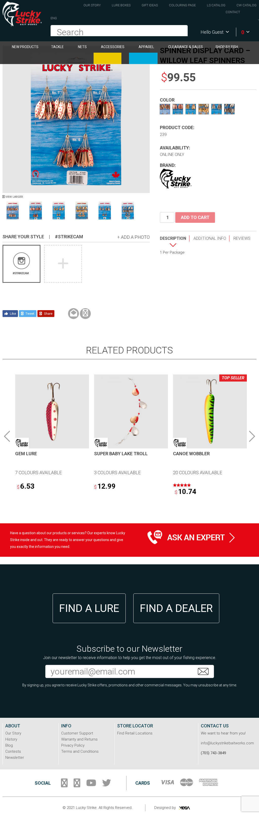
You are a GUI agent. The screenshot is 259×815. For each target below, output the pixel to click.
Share (47, 313)
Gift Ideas (150, 5)
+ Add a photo (133, 237)
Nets (82, 47)
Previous (7, 436)
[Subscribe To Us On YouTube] (91, 785)
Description (173, 238)
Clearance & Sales (185, 47)
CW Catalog (246, 5)
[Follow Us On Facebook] (64, 785)
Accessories (112, 47)
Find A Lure (89, 608)
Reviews (241, 238)
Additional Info (209, 238)
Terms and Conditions (80, 751)
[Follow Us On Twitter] (106, 785)
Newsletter (14, 757)
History (11, 739)
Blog (9, 745)
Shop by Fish (226, 47)
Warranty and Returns (79, 739)
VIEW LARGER (14, 196)
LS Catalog (216, 5)
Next (252, 436)
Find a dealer (176, 608)
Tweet (29, 313)
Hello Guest (212, 32)
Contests (13, 751)
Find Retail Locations (135, 733)
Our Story (92, 5)
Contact (233, 12)
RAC (143, 58)
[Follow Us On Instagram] (77, 785)
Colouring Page (182, 5)
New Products (25, 47)
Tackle (57, 47)
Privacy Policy (72, 745)
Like (12, 313)
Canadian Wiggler (107, 58)
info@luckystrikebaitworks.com (227, 743)
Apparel (146, 47)
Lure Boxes (121, 5)
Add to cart (195, 217)
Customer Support (77, 733)
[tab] (174, 242)
